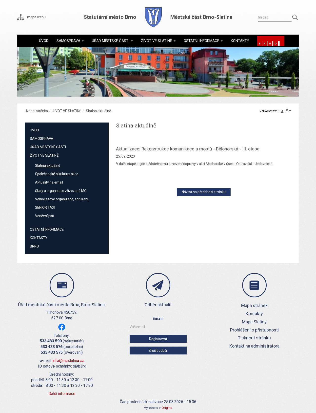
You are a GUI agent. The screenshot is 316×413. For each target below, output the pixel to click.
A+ (288, 110)
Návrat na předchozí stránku (204, 192)
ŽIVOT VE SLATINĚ (67, 111)
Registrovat (158, 339)
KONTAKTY (38, 238)
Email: (158, 318)
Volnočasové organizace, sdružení (61, 199)
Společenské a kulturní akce (56, 174)
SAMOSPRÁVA (41, 139)
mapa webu (36, 17)
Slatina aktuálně (47, 165)
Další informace (61, 393)
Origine (166, 408)
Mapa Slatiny (254, 321)
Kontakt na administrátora (254, 346)
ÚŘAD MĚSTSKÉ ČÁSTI (48, 147)
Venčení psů (44, 216)
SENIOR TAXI (45, 207)
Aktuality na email (49, 182)
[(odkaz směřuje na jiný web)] (271, 41)
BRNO (34, 246)
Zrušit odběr (158, 350)
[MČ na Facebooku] (61, 326)
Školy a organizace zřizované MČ (60, 191)
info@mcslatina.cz (68, 360)
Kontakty (254, 313)
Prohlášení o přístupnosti (254, 329)
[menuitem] (43, 41)
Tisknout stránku (254, 337)
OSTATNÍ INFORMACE (47, 229)
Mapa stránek (254, 305)
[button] (70, 41)
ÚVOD (34, 130)
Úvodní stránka (36, 111)
